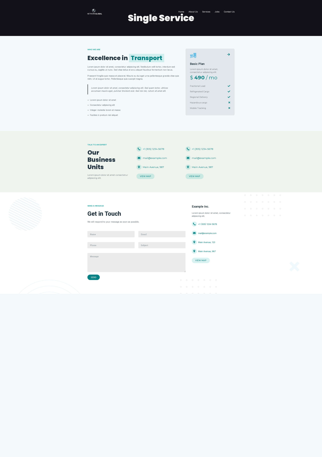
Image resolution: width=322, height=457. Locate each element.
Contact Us (229, 11)
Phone (111, 245)
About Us (193, 11)
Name (111, 234)
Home (181, 11)
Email (162, 234)
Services (206, 11)
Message (136, 262)
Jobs (217, 11)
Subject (162, 245)
